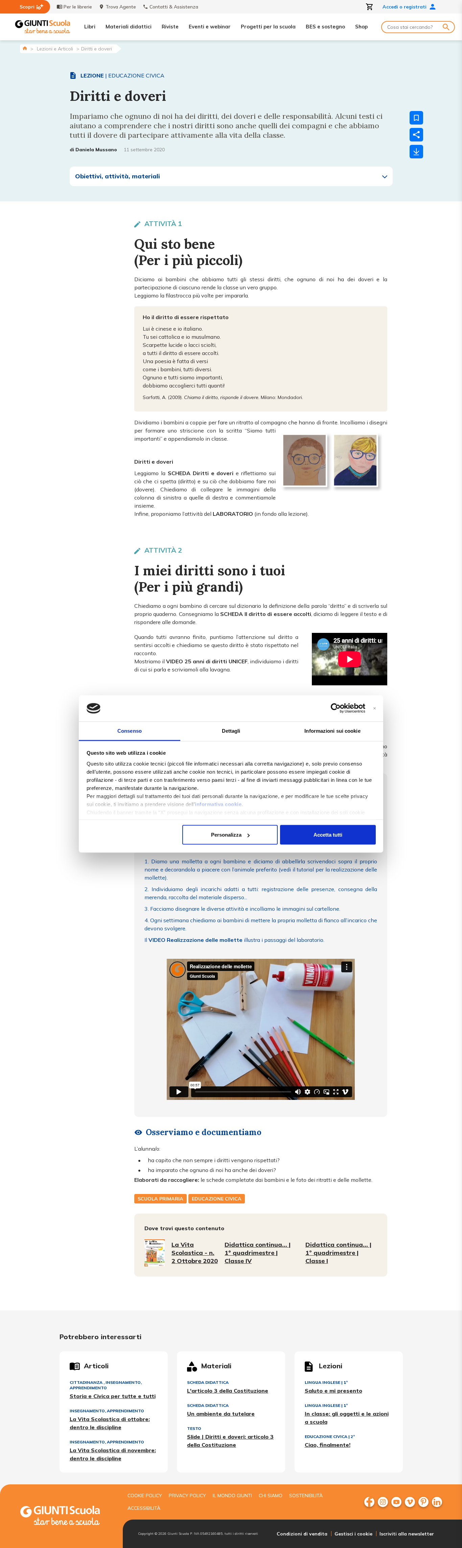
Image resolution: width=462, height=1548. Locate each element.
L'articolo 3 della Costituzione (227, 1390)
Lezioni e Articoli (55, 49)
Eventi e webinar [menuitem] (210, 26)
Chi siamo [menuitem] (270, 1495)
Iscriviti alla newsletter (406, 1534)
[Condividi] (416, 134)
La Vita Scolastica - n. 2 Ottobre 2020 (194, 1253)
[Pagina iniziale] (25, 48)
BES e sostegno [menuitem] (325, 26)
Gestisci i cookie (353, 1534)
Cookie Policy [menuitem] (145, 1495)
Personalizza (226, 835)
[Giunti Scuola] (43, 27)
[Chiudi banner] (374, 708)
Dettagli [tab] (231, 730)
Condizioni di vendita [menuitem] (302, 1534)
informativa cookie (218, 804)
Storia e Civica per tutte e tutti (113, 1396)
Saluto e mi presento (333, 1390)
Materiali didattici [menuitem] (129, 26)
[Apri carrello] (370, 7)
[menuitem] (369, 1502)
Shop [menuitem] (361, 26)
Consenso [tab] (129, 730)
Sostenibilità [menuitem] (306, 1495)
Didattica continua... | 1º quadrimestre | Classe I (338, 1253)
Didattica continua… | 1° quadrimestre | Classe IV (258, 1253)
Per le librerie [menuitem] (78, 6)
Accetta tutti (328, 835)
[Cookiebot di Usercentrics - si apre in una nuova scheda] (335, 708)
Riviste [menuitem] (170, 26)
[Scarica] (416, 151)
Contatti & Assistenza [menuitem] (173, 6)
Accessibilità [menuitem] (144, 1508)
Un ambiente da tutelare (221, 1413)
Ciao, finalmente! (327, 1444)
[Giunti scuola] (67, 1516)
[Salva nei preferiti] (416, 118)
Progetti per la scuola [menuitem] (268, 26)
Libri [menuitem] (89, 26)
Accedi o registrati (404, 7)
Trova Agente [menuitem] (121, 6)
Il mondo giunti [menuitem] (232, 1495)
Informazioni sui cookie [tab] (332, 730)
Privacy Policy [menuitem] (187, 1495)
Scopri (27, 7)
